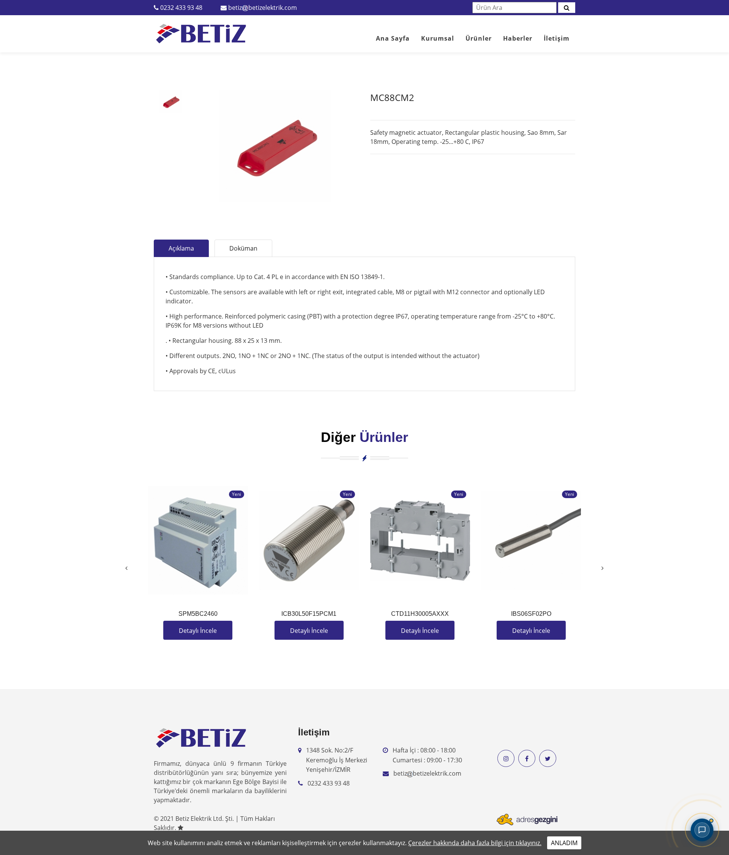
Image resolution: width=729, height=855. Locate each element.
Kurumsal (437, 38)
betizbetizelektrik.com (262, 7)
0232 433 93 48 (181, 7)
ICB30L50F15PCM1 (308, 613)
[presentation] (126, 568)
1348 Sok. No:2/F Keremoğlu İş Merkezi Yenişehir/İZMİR (336, 760)
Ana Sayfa (393, 38)
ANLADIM (564, 843)
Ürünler (478, 38)
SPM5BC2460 (198, 613)
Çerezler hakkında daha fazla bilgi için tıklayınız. (474, 843)
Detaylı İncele (198, 630)
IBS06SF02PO (531, 613)
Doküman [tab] (243, 248)
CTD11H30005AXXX (420, 613)
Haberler (517, 38)
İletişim (557, 38)
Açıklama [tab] (181, 248)
